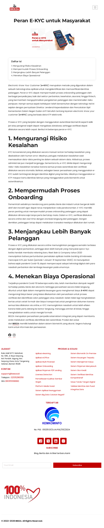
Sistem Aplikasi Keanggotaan (48, 390)
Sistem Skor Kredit (78, 370)
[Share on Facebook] (9, 335)
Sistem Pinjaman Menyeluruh (83, 366)
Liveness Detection (44, 374)
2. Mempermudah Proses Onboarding (29, 69)
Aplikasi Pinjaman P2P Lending (49, 370)
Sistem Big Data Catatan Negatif (50, 394)
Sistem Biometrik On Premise (83, 353)
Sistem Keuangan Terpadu (82, 357)
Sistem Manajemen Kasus (82, 362)
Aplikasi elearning (43, 353)
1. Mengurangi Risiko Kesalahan (26, 66)
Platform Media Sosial (45, 386)
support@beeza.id (10, 373)
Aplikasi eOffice (42, 357)
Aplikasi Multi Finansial (45, 362)
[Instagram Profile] (14, 335)
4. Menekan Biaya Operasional (25, 75)
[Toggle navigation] (95, 7)
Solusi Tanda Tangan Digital (83, 382)
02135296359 (17, 377)
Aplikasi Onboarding (44, 366)
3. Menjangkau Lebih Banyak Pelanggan (30, 72)
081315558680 (12, 381)
